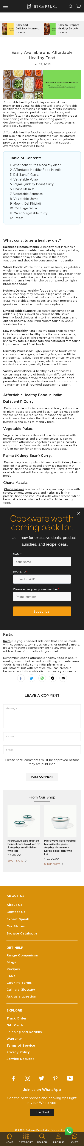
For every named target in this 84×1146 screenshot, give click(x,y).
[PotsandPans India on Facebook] (13, 1078)
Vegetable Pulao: (26, 179)
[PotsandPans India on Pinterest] (55, 1078)
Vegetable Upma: (26, 199)
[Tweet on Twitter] (31, 678)
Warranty (14, 1038)
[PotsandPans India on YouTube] (70, 1078)
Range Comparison (22, 955)
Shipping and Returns (24, 1032)
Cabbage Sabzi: (26, 208)
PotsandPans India (37, 1130)
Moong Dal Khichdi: (27, 203)
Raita (7, 641)
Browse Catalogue (21, 933)
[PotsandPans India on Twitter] (41, 1078)
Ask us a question (21, 996)
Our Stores (15, 926)
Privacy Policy (18, 1052)
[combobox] (70, 6)
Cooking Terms (19, 982)
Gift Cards (14, 1025)
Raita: (18, 218)
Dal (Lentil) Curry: (26, 174)
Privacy (55, 1130)
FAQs (10, 976)
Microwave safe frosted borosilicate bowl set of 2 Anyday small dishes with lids (23, 845)
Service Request (20, 1059)
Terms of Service (20, 1045)
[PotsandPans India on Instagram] (27, 1078)
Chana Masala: (23, 189)
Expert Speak (17, 919)
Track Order (16, 1018)
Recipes (13, 969)
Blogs (11, 962)
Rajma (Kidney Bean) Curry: (33, 184)
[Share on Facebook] (21, 678)
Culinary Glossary (20, 989)
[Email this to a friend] (63, 678)
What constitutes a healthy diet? (36, 165)
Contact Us (15, 912)
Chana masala (14, 489)
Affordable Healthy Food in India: (38, 169)
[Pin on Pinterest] (52, 678)
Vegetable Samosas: (28, 194)
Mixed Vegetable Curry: (31, 213)
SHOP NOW (15, 860)
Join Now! (42, 1112)
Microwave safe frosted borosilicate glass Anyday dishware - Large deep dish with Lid (60, 847)
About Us (14, 905)
